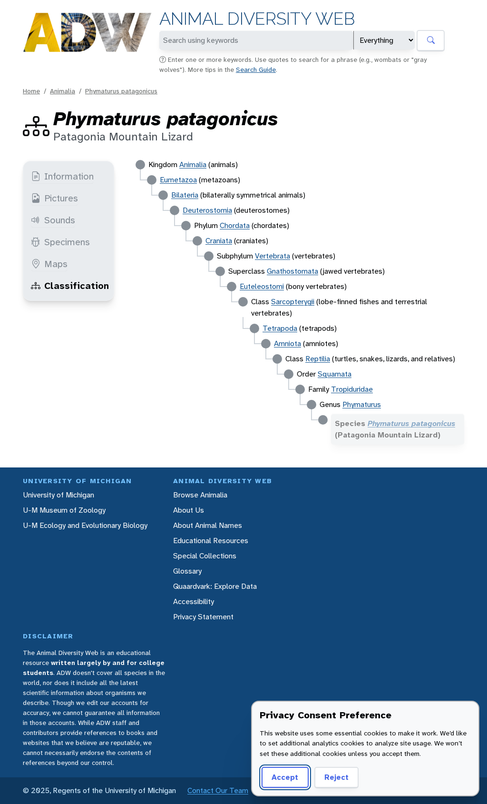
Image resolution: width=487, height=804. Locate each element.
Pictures (61, 198)
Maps (56, 264)
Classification (76, 285)
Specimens (67, 242)
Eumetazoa (178, 180)
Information (69, 176)
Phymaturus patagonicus (121, 91)
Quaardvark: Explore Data (215, 586)
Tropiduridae (352, 389)
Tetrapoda (280, 328)
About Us (188, 510)
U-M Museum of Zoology (64, 510)
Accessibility (193, 601)
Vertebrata (272, 256)
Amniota (287, 343)
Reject (336, 777)
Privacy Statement (203, 617)
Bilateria (184, 195)
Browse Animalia (200, 495)
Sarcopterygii (292, 302)
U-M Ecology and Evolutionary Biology (85, 525)
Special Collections (204, 556)
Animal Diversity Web (257, 18)
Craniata (218, 241)
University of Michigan (58, 495)
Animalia (62, 91)
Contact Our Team (217, 790)
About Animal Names (207, 525)
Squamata (334, 374)
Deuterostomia (207, 210)
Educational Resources (210, 541)
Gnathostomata (292, 271)
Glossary (187, 571)
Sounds (59, 220)
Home (31, 91)
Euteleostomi (262, 286)
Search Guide (256, 69)
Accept (285, 777)
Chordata (235, 225)
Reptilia (317, 359)
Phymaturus (361, 404)
